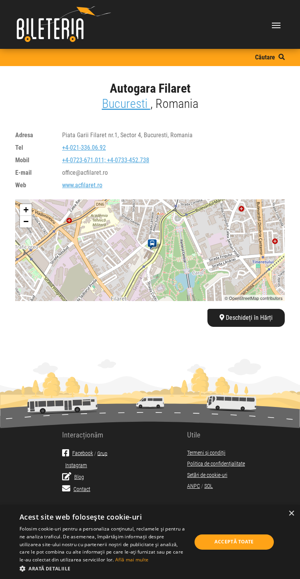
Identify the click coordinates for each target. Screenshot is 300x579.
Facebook (82, 453)
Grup (102, 453)
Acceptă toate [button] (234, 541)
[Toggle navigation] (276, 25)
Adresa (24, 135)
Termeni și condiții (206, 453)
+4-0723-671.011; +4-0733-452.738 (105, 160)
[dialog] (150, 542)
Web (20, 185)
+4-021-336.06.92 (84, 147)
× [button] (291, 513)
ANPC (193, 486)
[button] (103, 568)
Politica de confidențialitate (216, 464)
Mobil (22, 160)
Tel (19, 147)
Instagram (76, 465)
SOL (208, 486)
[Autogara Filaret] (154, 244)
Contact (81, 489)
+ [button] (26, 210)
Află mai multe (131, 559)
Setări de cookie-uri (207, 475)
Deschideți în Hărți (248, 317)
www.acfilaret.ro (82, 185)
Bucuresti (126, 103)
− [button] (26, 221)
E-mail (23, 172)
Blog (79, 477)
